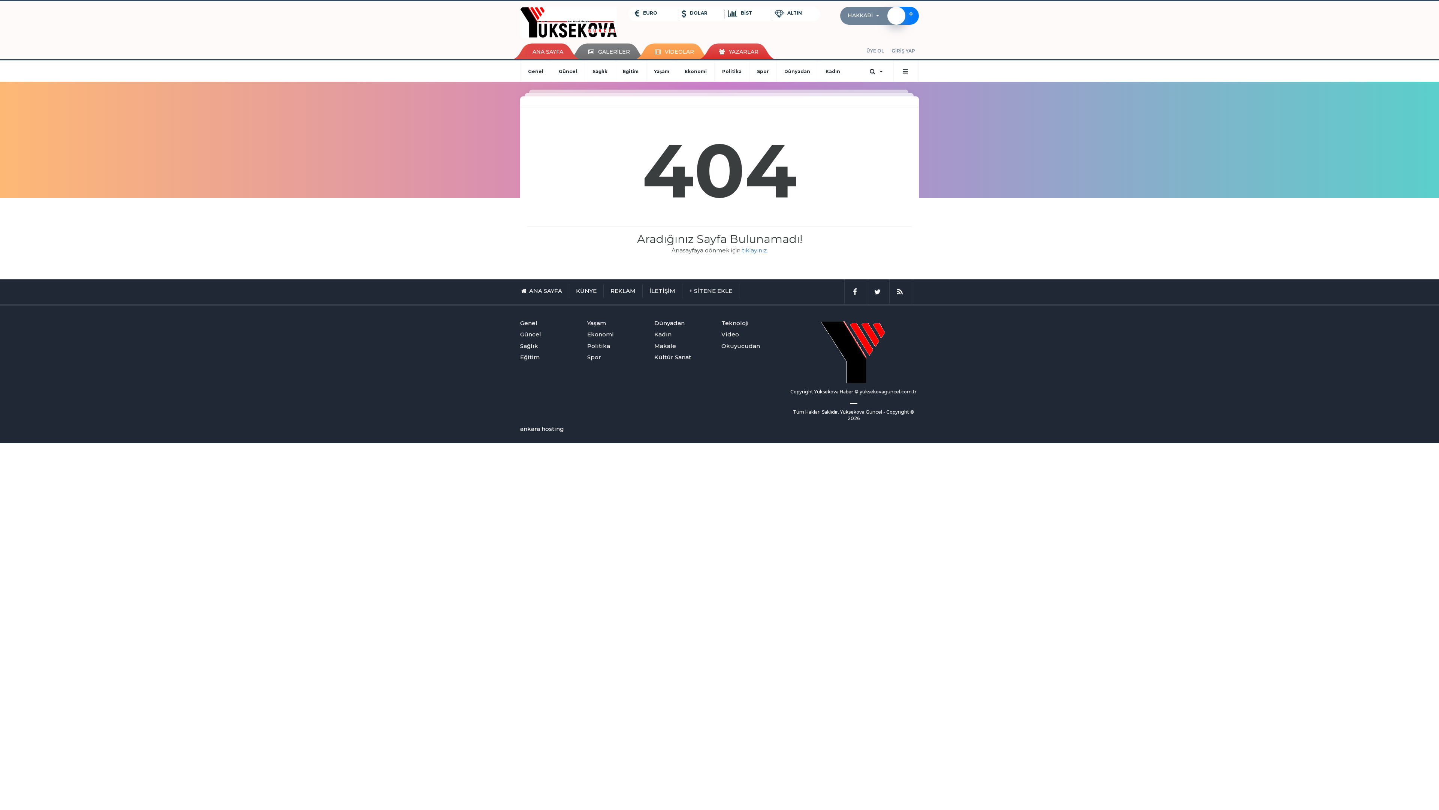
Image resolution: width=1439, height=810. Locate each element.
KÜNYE (586, 290)
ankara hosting (542, 428)
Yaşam (661, 71)
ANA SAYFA (548, 51)
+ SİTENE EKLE (710, 290)
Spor (763, 71)
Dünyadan (797, 71)
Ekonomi (696, 71)
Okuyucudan (740, 346)
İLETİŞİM (662, 290)
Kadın (833, 71)
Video (730, 334)
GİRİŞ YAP (903, 51)
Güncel (568, 71)
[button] (866, 16)
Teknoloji (735, 323)
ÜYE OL (875, 51)
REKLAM (623, 290)
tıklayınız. (755, 250)
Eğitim (631, 71)
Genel (535, 71)
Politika (732, 71)
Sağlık (599, 71)
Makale (665, 346)
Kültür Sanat (672, 357)
